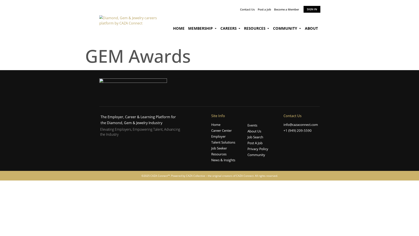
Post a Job (264, 9)
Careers (228, 28)
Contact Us (247, 9)
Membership (200, 28)
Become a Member (286, 9)
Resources (254, 28)
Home (179, 28)
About (311, 28)
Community (285, 28)
